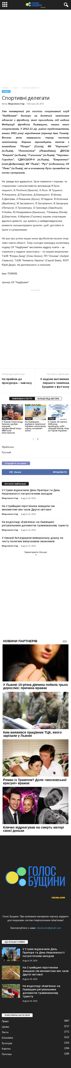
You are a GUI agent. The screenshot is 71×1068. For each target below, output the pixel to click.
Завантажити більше (35, 552)
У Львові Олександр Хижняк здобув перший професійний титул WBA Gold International (12, 427)
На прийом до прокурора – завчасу (17, 381)
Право (5, 1021)
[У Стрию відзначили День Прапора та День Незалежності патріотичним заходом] (11, 954)
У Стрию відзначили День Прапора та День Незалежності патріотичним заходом (31, 491)
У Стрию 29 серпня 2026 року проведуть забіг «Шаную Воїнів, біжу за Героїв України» (58, 426)
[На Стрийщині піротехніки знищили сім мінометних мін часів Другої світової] (11, 972)
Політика (6, 1054)
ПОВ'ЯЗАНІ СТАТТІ (22, 398)
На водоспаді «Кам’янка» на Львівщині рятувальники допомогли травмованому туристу (35, 523)
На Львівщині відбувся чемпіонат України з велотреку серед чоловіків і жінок (35, 426)
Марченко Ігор (16, 103)
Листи (5, 1032)
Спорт (6, 91)
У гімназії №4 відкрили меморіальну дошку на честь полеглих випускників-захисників (32, 539)
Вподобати (60, 472)
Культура (7, 1043)
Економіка (7, 1037)
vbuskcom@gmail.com (49, 928)
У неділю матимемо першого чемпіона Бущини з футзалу (54, 382)
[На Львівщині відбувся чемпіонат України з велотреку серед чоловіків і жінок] (35, 412)
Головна (5, 87)
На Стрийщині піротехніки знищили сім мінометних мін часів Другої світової (28, 507)
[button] (65, 5)
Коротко (6, 1048)
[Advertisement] (35, 47)
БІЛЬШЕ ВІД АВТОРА (48, 398)
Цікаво (5, 1026)
